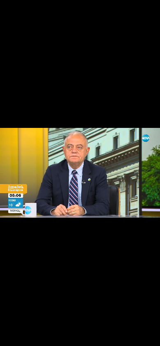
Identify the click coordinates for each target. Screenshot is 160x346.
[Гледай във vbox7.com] (145, 335)
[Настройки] (144, 14)
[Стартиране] (13, 335)
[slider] (8, 324)
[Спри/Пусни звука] (31, 335)
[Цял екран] (127, 335)
